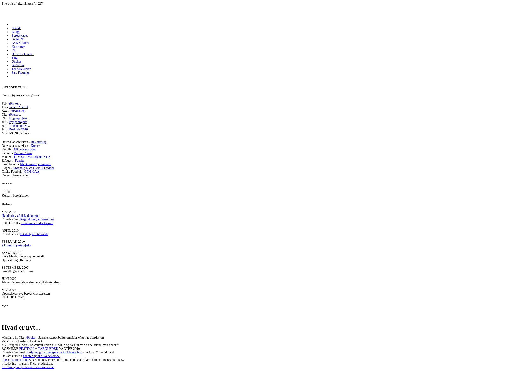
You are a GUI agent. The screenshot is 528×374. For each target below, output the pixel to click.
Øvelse (13, 114)
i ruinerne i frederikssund (37, 223)
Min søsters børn (25, 149)
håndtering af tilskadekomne (41, 356)
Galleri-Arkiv (20, 43)
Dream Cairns (23, 153)
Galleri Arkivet (18, 107)
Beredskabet (20, 35)
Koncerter (18, 46)
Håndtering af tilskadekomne (20, 215)
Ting (15, 57)
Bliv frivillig (39, 142)
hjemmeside (42, 156)
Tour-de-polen (18, 125)
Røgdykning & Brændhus (37, 219)
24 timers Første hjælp (16, 245)
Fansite (19, 160)
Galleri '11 (18, 39)
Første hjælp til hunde (34, 234)
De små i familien (23, 54)
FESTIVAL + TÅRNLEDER (38, 348)
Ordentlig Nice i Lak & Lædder (33, 168)
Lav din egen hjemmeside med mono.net (28, 367)
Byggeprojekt (18, 118)
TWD (30, 156)
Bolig (15, 32)
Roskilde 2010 (18, 129)
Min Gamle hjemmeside (35, 164)
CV (14, 50)
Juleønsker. (17, 111)
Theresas (20, 156)
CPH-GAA (31, 171)
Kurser (35, 145)
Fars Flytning (20, 72)
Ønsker (16, 61)
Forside (16, 28)
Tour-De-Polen (21, 69)
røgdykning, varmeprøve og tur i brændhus (54, 352)
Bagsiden (18, 65)
